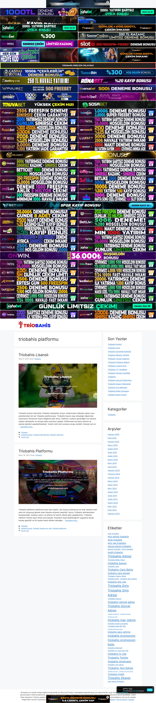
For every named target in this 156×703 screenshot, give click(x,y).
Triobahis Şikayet (119, 678)
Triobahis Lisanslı (33, 355)
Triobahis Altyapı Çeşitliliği (119, 373)
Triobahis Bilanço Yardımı (118, 355)
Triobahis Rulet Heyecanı (118, 391)
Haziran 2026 (113, 434)
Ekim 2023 (112, 506)
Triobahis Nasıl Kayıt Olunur (115, 629)
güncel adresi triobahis (119, 546)
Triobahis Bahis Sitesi (116, 560)
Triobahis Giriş (114, 348)
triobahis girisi (113, 579)
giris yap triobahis (117, 543)
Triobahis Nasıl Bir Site (41, 435)
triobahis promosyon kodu (121, 642)
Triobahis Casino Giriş (117, 366)
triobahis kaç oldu (112, 617)
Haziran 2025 (113, 442)
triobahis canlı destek (119, 573)
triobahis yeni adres (116, 665)
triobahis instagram (125, 614)
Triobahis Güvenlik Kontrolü (119, 351)
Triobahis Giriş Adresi (118, 593)
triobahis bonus (26, 528)
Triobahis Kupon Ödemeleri (119, 384)
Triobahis (24, 432)
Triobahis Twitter (118, 657)
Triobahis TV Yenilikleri (117, 369)
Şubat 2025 (113, 449)
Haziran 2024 (113, 478)
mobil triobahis (115, 552)
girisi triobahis (115, 539)
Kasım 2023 (113, 503)
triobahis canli (113, 566)
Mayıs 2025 (113, 445)
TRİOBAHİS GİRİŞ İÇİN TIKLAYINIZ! (78, 65)
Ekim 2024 (112, 463)
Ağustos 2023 (114, 514)
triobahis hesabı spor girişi (42, 528)
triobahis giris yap (117, 581)
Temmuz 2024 (114, 474)
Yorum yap (25, 437)
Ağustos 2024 (114, 470)
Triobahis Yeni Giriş (113, 671)
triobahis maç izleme (122, 620)
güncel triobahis (114, 549)
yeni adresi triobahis (116, 681)
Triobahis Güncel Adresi (119, 608)
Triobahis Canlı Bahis (120, 569)
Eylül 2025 (112, 438)
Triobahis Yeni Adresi (120, 668)
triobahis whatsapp (119, 661)
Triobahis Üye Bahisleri (117, 387)
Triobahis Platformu (36, 451)
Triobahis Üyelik (116, 674)
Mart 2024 (112, 488)
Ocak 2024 (112, 496)
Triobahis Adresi (115, 344)
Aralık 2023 (112, 499)
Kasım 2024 (113, 460)
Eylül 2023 (112, 510)
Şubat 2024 (113, 492)
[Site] (39, 113)
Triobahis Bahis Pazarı (117, 395)
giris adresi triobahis (118, 536)
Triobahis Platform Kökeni (118, 362)
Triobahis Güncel (114, 599)
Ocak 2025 (112, 452)
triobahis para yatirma (119, 632)
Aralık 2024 (112, 456)
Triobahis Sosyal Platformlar (120, 380)
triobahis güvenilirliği (113, 614)
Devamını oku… (27, 427)
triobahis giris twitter (128, 579)
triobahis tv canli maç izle (118, 651)
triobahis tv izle (117, 653)
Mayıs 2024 (113, 481)
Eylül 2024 (112, 467)
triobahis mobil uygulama (118, 624)
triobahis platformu (56, 435)
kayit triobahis (127, 549)
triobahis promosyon (121, 635)
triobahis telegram (115, 648)
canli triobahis (113, 534)
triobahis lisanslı (26, 435)
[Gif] (78, 155)
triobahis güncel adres (121, 602)
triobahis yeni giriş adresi (126, 671)
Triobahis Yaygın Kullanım (118, 359)
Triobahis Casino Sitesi (117, 576)
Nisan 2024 (113, 485)
